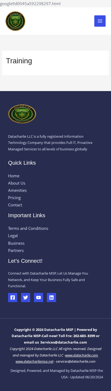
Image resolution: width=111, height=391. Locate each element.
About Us (16, 183)
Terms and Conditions (28, 228)
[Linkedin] (51, 297)
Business (16, 243)
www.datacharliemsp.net (34, 361)
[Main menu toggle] (100, 21)
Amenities (17, 190)
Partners (16, 250)
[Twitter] (25, 297)
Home (13, 175)
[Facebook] (12, 297)
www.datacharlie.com (82, 355)
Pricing (14, 197)
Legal (13, 235)
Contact (15, 204)
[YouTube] (38, 297)
